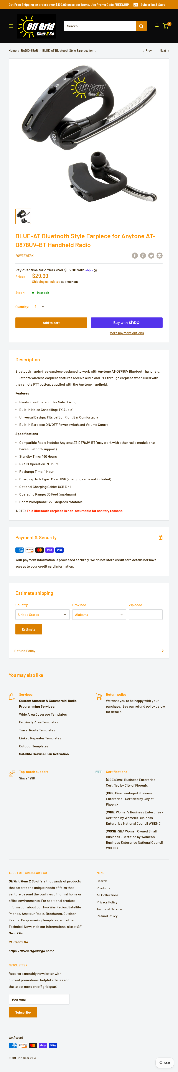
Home (13, 50)
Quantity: (22, 306)
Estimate (29, 629)
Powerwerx (24, 256)
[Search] (141, 26)
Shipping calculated (46, 281)
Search (102, 881)
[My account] (157, 26)
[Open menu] (11, 26)
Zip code (135, 605)
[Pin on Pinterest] (143, 255)
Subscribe (23, 1012)
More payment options (127, 333)
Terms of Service (109, 909)
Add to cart (51, 322)
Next (163, 50)
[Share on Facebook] (135, 255)
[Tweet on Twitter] (151, 255)
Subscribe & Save (152, 4)
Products (103, 888)
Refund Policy (24, 651)
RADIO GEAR (29, 50)
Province (79, 605)
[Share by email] (160, 255)
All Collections (108, 895)
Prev (149, 50)
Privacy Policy (107, 902)
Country (21, 605)
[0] (165, 26)
